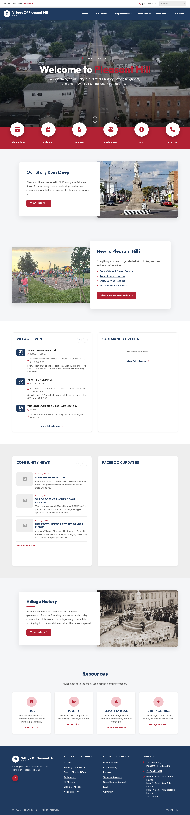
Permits (107, 772)
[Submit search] (184, 3)
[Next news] (84, 463)
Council (67, 762)
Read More (29, 3)
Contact (179, 13)
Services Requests (112, 777)
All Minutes (69, 782)
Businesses (161, 13)
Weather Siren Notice (50, 477)
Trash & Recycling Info (112, 276)
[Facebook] (15, 778)
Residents (142, 13)
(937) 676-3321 (149, 3)
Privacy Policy (171, 810)
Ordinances (70, 777)
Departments (122, 13)
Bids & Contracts (72, 787)
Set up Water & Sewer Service (116, 271)
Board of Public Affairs (75, 772)
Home (85, 13)
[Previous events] (79, 340)
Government (100, 13)
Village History (71, 791)
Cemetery (108, 791)
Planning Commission (75, 767)
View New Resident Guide (115, 295)
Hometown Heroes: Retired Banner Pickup (59, 525)
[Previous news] (78, 463)
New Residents (111, 762)
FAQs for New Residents (113, 285)
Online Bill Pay (110, 767)
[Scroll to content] (95, 119)
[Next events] (85, 340)
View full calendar (51, 426)
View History (37, 203)
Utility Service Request (112, 280)
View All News (24, 545)
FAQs (106, 787)
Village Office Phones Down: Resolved (55, 501)
